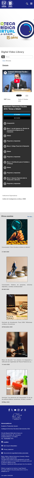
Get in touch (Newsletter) (10, 446)
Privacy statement (8, 449)
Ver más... (30, 216)
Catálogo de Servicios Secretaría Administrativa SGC (15, 429)
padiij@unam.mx (5, 471)
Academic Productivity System (9, 426)
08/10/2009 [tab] (17, 118)
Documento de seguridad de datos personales (16, 453)
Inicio (3, 61)
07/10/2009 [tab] (17, 114)
